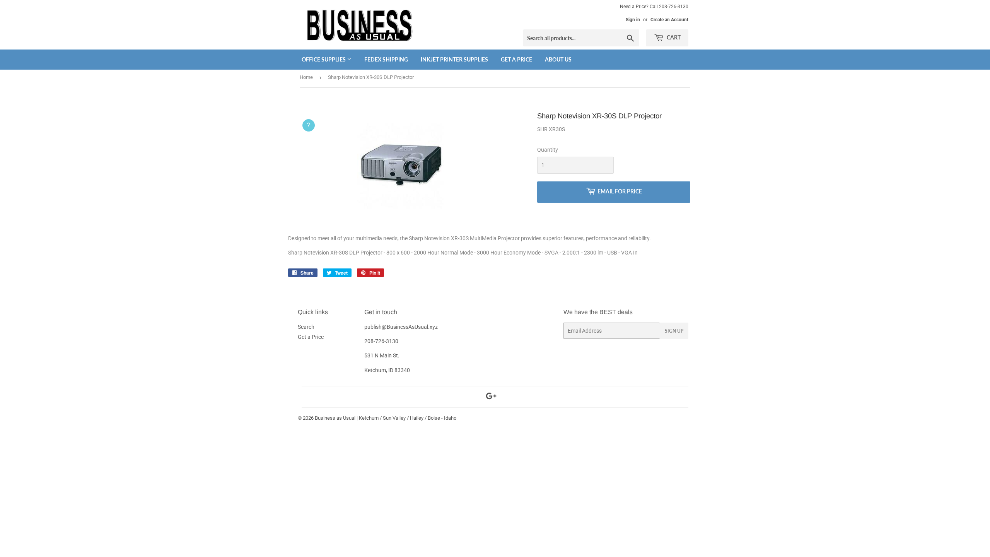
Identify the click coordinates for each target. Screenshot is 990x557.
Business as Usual (335, 418)
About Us (558, 59)
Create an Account (669, 19)
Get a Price (516, 59)
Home (306, 77)
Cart (673, 37)
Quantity (547, 150)
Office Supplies (324, 59)
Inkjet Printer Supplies (454, 59)
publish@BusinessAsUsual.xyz (401, 327)
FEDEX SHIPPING (386, 59)
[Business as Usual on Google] (491, 397)
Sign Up (674, 331)
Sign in (633, 19)
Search (306, 327)
